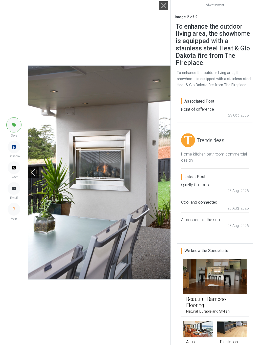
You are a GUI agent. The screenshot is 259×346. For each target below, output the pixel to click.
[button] (13, 124)
